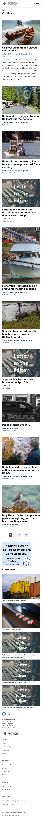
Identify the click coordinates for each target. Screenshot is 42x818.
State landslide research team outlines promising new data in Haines (20, 470)
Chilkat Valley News (11, 219)
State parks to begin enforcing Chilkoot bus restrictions (20, 117)
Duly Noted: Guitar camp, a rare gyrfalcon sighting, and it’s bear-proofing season (21, 518)
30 (26, 535)
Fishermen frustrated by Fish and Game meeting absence (19, 287)
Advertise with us (8, 765)
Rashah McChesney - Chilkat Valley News (18, 54)
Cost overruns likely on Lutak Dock (14, 600)
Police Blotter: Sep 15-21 (16, 424)
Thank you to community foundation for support (18, 707)
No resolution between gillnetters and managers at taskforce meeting (21, 164)
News (4, 743)
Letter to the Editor (8, 804)
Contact (4, 768)
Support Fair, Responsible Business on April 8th (17, 381)
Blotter (4, 753)
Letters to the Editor (8, 747)
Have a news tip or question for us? (13, 801)
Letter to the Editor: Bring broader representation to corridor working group (20, 212)
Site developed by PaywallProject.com (13, 812)
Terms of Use (6, 786)
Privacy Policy (6, 789)
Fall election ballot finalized (11, 630)
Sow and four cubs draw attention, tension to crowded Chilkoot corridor (20, 334)
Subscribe (5, 771)
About (4, 775)
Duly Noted (5, 750)
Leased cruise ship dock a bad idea (14, 682)
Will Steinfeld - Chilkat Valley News (16, 122)
